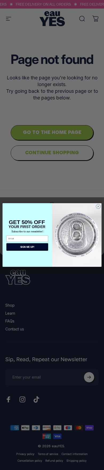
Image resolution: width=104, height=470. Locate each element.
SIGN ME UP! (27, 247)
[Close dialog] (98, 206)
